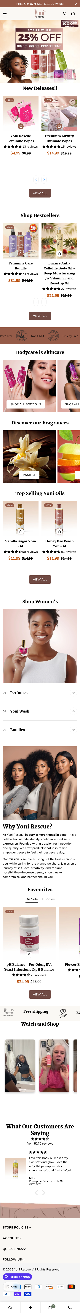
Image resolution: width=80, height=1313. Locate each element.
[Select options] (59, 253)
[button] (73, 13)
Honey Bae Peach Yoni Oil (59, 543)
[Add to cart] (20, 126)
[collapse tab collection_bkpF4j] (73, 729)
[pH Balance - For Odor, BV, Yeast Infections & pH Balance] (29, 933)
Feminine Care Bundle (21, 265)
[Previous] (36, 179)
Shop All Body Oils (25, 404)
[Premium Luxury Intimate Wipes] (59, 113)
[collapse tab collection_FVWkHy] (73, 711)
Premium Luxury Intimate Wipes (59, 138)
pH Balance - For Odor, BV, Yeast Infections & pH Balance (29, 967)
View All (40, 193)
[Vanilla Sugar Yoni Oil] (21, 518)
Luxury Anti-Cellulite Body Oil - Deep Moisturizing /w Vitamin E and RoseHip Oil (59, 273)
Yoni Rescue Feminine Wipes (20, 138)
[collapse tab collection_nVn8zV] (73, 692)
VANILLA (29, 475)
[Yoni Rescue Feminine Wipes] (21, 113)
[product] (10, 1307)
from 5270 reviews (40, 1143)
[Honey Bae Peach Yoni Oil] (59, 518)
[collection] (30, 1307)
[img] (40, 1139)
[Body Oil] (29, 386)
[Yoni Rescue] (40, 13)
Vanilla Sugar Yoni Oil (20, 543)
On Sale (31, 899)
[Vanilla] (29, 456)
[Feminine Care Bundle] (21, 241)
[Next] (44, 179)
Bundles (48, 899)
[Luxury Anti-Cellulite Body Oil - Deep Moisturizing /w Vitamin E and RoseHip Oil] (59, 241)
